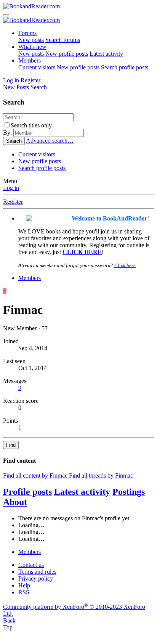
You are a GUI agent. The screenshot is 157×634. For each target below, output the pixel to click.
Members (29, 60)
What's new (32, 46)
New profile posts (66, 53)
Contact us (31, 565)
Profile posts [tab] (27, 492)
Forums (27, 33)
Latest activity (106, 53)
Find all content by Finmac (35, 475)
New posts (31, 40)
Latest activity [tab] (82, 492)
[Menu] (6, 15)
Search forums (62, 40)
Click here (125, 265)
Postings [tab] (128, 492)
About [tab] (15, 502)
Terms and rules (37, 571)
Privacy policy (35, 578)
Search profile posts (124, 67)
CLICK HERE (82, 252)
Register (13, 201)
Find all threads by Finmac (101, 475)
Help (24, 585)
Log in (11, 188)
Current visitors (36, 67)
